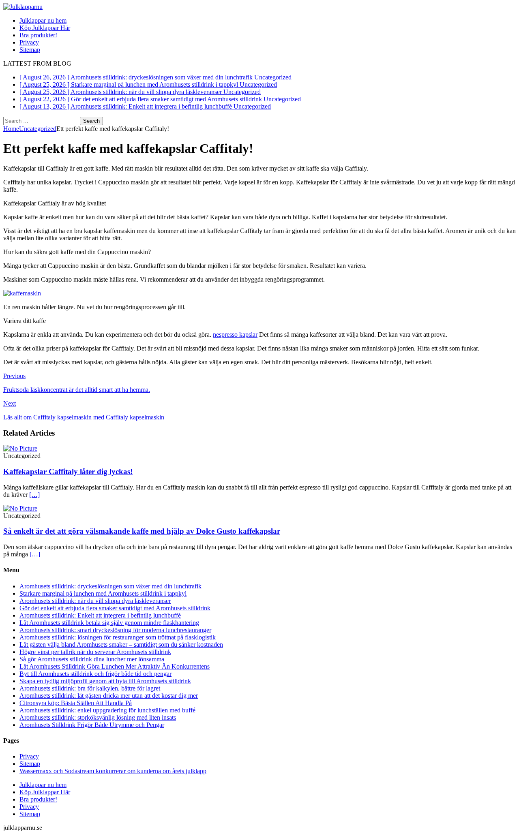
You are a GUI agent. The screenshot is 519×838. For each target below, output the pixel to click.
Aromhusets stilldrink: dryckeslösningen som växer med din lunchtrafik (110, 586)
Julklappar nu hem (42, 20)
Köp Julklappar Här (44, 27)
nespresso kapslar (235, 334)
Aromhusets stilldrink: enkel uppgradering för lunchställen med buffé (107, 710)
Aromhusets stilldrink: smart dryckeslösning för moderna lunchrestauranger (115, 629)
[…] (34, 494)
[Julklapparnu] (23, 6)
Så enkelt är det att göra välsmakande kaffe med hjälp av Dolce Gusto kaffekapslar (141, 531)
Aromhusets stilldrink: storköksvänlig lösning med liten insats (97, 717)
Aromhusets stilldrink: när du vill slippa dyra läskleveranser (95, 600)
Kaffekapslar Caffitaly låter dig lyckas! (68, 471)
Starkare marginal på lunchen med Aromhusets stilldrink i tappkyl (103, 593)
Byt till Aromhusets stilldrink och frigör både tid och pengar (95, 673)
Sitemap (29, 49)
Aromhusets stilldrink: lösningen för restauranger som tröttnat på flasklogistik (117, 637)
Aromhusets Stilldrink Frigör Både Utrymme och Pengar (91, 724)
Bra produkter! (38, 35)
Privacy (29, 42)
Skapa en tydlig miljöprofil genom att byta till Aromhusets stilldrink (105, 681)
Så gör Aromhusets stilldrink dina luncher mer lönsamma (91, 659)
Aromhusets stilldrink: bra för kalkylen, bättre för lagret (89, 688)
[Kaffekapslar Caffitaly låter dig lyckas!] (20, 448)
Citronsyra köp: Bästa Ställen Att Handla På (75, 702)
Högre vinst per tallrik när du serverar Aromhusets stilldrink (95, 651)
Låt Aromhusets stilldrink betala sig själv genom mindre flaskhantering (109, 622)
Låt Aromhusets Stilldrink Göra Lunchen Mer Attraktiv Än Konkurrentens (114, 666)
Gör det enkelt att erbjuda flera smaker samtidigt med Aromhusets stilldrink (114, 608)
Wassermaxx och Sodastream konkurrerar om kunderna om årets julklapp (112, 770)
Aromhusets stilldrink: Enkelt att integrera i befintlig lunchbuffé (100, 615)
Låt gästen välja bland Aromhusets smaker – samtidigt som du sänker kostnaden (121, 644)
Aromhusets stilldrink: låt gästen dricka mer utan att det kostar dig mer (108, 695)
